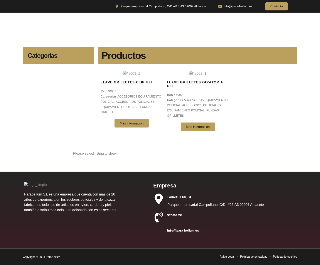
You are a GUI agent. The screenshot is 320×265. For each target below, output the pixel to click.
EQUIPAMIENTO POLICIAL (119, 107)
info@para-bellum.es (183, 230)
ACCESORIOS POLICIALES (135, 101)
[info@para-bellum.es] (158, 232)
